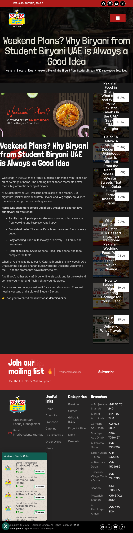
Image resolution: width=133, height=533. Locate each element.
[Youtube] (116, 3)
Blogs (20, 70)
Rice (30, 70)
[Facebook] (103, 3)
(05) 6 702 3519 (115, 498)
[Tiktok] (123, 3)
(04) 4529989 (114, 464)
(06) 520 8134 (114, 509)
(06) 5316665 (114, 488)
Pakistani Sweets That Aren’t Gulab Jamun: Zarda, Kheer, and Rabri (110, 190)
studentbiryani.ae (55, 298)
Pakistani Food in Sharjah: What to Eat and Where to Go (110, 93)
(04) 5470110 (113, 455)
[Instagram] (110, 3)
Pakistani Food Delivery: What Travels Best (111, 326)
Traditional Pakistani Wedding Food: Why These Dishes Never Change (111, 254)
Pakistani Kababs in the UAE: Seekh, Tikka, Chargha (111, 118)
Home (9, 70)
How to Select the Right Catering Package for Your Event (111, 290)
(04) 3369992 (114, 445)
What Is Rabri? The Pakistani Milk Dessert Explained (110, 229)
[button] (117, 18)
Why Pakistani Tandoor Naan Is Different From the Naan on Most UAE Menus (111, 161)
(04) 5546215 (114, 476)
